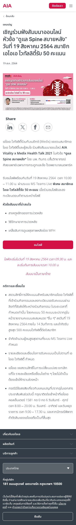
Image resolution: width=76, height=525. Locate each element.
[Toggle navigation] (71, 6)
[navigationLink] (7, 5)
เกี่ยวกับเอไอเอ (11, 434)
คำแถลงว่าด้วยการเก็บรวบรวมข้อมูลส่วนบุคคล (35, 507)
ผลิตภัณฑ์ (8, 444)
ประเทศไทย (12, 468)
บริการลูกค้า (10, 453)
